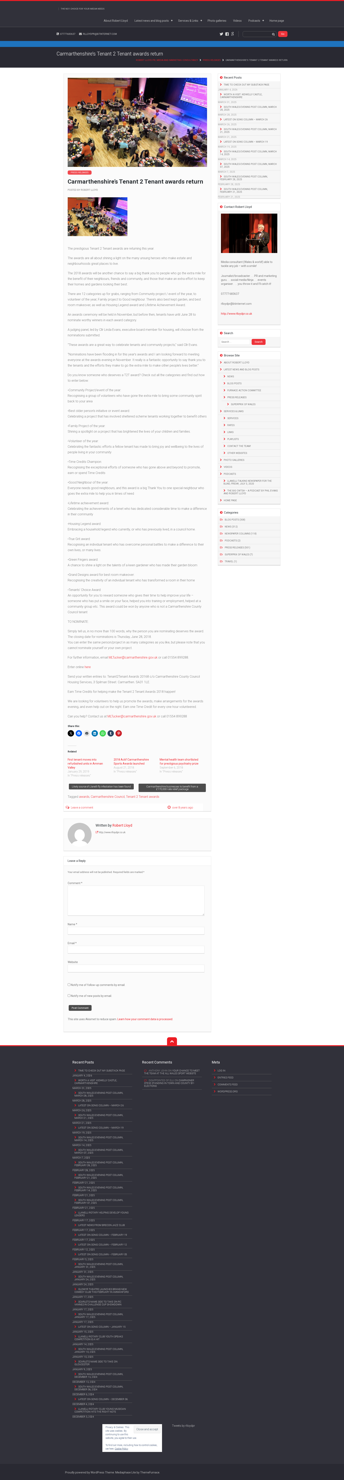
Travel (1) (231, 561)
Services (232, 418)
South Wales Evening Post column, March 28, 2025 (248, 108)
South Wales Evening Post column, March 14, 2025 (248, 153)
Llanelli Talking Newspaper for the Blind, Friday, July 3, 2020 (248, 482)
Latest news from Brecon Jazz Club (101, 1225)
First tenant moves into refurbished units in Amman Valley (85, 763)
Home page (277, 20)
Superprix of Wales (243, 404)
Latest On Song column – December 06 (103, 1399)
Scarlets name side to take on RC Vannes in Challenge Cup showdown (97, 1303)
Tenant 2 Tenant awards (142, 797)
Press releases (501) (237, 547)
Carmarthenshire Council (108, 797)
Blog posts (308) (235, 519)
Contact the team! (239, 446)
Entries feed (226, 1077)
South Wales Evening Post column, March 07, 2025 (248, 165)
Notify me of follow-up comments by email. (98, 985)
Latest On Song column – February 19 (102, 1235)
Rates (231, 425)
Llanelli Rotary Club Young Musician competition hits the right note (100, 1410)
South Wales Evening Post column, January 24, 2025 (98, 1278)
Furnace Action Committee (244, 390)
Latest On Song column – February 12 (102, 1244)
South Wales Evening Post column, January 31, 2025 (98, 1265)
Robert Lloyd (89, 190)
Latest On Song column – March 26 (246, 119)
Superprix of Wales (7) (239, 554)
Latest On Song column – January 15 (102, 1326)
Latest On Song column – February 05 (102, 1254)
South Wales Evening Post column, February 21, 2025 (244, 190)
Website (73, 962)
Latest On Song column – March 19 (246, 141)
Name (72, 924)
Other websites (237, 453)
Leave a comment (82, 807)
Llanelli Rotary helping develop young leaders (101, 1214)
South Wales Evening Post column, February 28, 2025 (244, 178)
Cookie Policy (121, 1448)
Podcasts (254, 20)
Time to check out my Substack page (246, 84)
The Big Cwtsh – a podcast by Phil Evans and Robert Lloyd (251, 492)
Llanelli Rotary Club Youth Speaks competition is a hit (98, 1338)
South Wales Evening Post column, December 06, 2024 (98, 1388)
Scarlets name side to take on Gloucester (95, 1363)
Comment (75, 883)
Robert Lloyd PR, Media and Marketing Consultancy (167, 60)
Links (230, 432)
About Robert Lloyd (116, 20)
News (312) (231, 526)
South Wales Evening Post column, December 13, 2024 (98, 1375)
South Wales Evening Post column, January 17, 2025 (98, 1315)
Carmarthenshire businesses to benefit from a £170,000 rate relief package (172, 788)
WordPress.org (228, 1091)
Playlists (233, 439)
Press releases (212, 60)
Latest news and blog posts (152, 20)
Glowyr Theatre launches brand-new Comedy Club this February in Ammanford (101, 1290)
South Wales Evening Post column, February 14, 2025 (98, 1189)
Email (72, 943)
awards (84, 797)
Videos (237, 20)
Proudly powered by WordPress (84, 1472)
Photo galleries (217, 20)
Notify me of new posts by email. (91, 995)
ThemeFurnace (149, 1472)
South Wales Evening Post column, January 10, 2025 (98, 1350)
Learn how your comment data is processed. (145, 1019)
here (88, 667)
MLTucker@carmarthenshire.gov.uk (133, 657)
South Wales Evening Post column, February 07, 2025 (98, 1201)
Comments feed (228, 1084)
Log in (221, 1070)
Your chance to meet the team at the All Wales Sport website (172, 1072)
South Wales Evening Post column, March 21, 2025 (248, 130)
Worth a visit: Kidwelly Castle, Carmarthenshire (241, 96)
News (230, 376)
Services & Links (188, 20)
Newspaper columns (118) (241, 533)
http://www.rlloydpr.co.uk (112, 832)
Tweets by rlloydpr (183, 1425)
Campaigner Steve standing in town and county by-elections (169, 1083)
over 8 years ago (182, 807)
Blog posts (234, 383)
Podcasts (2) (232, 540)
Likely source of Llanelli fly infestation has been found (101, 786)
